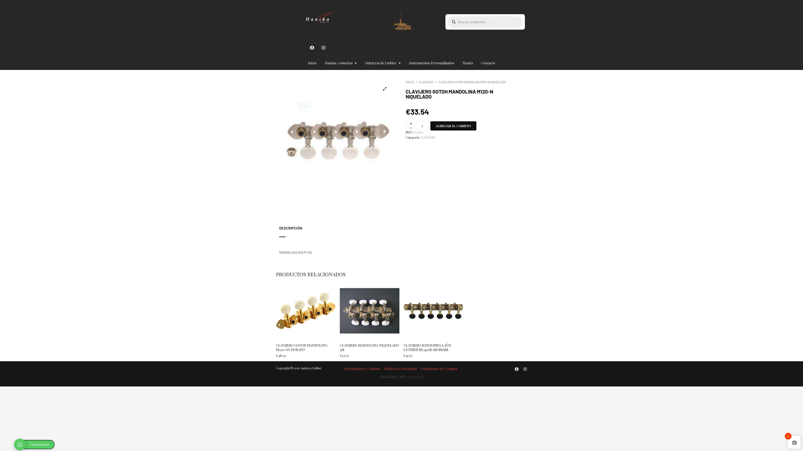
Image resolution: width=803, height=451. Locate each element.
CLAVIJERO (426, 82)
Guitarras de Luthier (380, 63)
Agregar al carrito (453, 126)
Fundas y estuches (339, 63)
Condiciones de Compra (438, 368)
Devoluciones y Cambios (362, 368)
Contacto (488, 63)
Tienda (467, 63)
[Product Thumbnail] (384, 89)
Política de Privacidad (400, 368)
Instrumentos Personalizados (431, 63)
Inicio (312, 63)
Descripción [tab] (290, 228)
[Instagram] (525, 369)
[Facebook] (517, 369)
